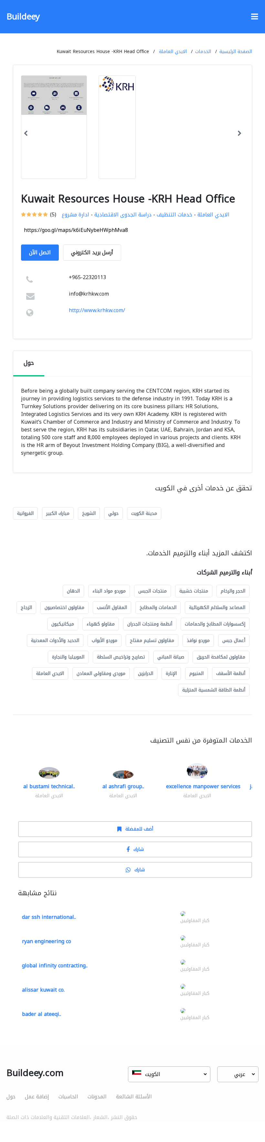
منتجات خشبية (193, 591)
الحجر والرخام (233, 591)
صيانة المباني (170, 657)
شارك (138, 849)
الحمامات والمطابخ (158, 607)
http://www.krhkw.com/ (97, 310)
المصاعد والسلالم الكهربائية (217, 607)
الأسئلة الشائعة (134, 1097)
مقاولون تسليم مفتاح (152, 640)
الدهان (73, 591)
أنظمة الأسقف (230, 673)
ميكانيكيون (62, 624)
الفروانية (25, 513)
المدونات (97, 1097)
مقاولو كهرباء (101, 624)
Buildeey (23, 17)
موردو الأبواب (104, 640)
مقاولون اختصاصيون (64, 607)
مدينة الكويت (144, 513)
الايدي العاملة (173, 51)
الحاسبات (68, 1097)
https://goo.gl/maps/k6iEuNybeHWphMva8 (76, 230)
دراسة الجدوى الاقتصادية (123, 215)
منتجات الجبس (152, 591)
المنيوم (196, 673)
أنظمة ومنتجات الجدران (149, 624)
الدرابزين (145, 673)
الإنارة (171, 673)
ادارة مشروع (75, 215)
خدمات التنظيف (174, 215)
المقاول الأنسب (112, 607)
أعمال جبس (233, 640)
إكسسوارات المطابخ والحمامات (215, 624)
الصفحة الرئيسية (235, 51)
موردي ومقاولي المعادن (101, 673)
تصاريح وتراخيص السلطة (121, 657)
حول (11, 1097)
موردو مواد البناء (109, 591)
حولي (113, 513)
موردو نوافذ (198, 640)
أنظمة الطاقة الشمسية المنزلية (213, 690)
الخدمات (203, 51)
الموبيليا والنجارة (68, 657)
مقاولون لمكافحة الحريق (221, 657)
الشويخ (89, 513)
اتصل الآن (40, 252)
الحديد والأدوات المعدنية (55, 640)
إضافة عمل (37, 1097)
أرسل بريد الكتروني (92, 252)
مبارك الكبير (57, 513)
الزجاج (26, 607)
